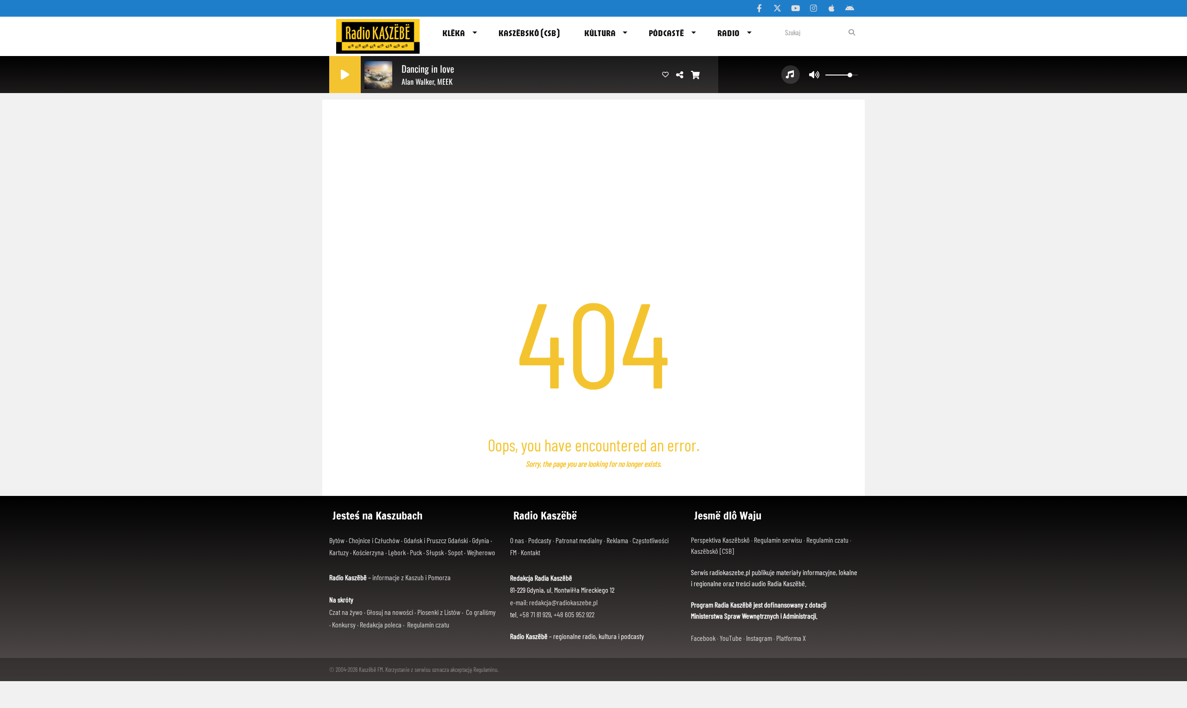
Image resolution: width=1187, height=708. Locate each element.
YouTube (731, 637)
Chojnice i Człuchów (374, 540)
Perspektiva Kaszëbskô (720, 539)
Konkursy (344, 624)
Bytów (337, 540)
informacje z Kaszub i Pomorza (411, 577)
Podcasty (539, 540)
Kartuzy (339, 552)
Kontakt (530, 552)
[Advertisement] (593, 169)
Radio (728, 32)
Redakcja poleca (381, 624)
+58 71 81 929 (535, 614)
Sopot (455, 552)
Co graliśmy (481, 612)
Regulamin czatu (428, 624)
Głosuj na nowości (390, 612)
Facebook (703, 637)
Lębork (397, 552)
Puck (416, 552)
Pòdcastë (666, 32)
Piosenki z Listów (438, 612)
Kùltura (600, 32)
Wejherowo (481, 552)
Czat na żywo (346, 612)
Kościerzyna (368, 552)
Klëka (453, 32)
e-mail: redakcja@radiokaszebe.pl (554, 602)
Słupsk (435, 552)
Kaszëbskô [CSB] (712, 550)
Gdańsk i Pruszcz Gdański (436, 540)
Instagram (759, 637)
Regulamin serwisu (778, 539)
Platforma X (791, 637)
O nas (517, 540)
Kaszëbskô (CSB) (529, 32)
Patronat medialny (578, 540)
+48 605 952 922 (574, 614)
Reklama (617, 540)
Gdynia (480, 540)
